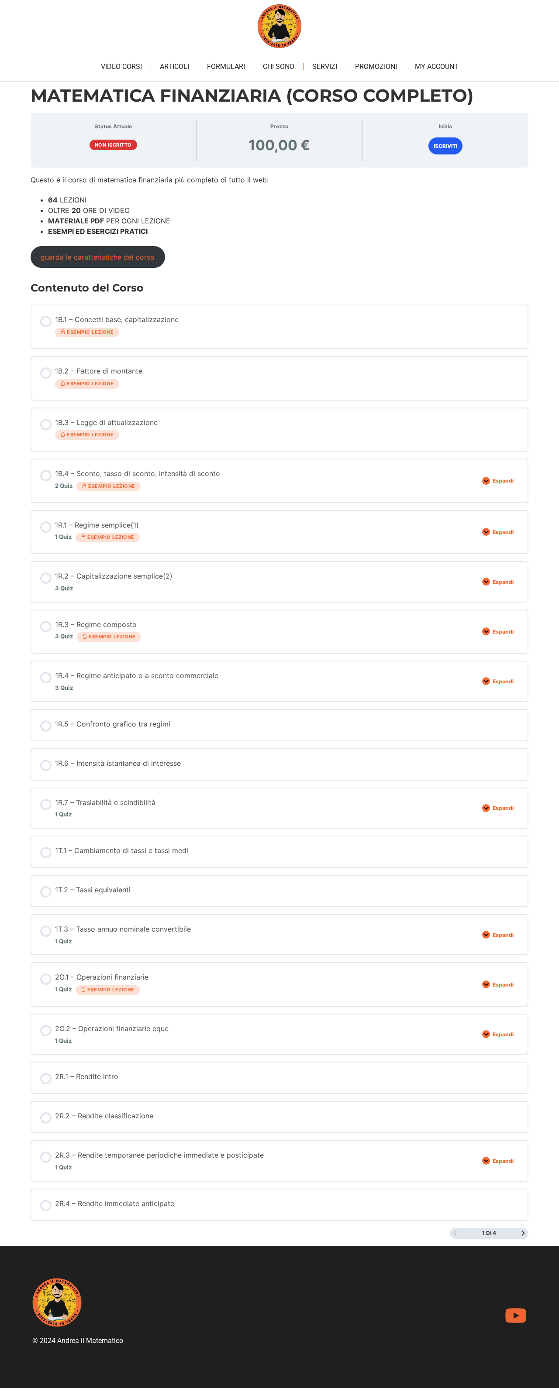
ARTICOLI (174, 66)
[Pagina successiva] (523, 1233)
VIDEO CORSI (121, 66)
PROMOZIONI (376, 66)
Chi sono (278, 66)
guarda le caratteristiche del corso (98, 257)
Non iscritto (113, 145)
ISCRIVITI (445, 146)
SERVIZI (324, 66)
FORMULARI (226, 66)
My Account (437, 66)
